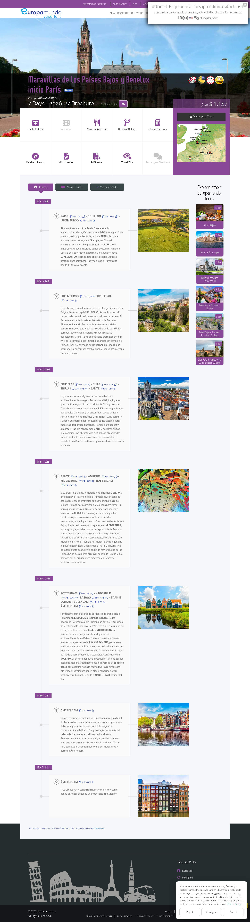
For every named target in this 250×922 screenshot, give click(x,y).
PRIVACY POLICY (145, 916)
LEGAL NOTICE (124, 916)
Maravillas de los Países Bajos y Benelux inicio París (88, 84)
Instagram (187, 877)
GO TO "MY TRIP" (120, 4)
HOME (168, 911)
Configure (211, 912)
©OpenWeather (98, 828)
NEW (112, 13)
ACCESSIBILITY (166, 916)
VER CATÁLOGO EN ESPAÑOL (95, 4)
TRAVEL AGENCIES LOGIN (99, 916)
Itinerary (43, 187)
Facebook (187, 870)
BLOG (135, 4)
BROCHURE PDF (125, 13)
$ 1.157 (214, 103)
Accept (233, 912)
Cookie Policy (234, 904)
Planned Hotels (74, 187)
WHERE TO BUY (144, 13)
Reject (189, 912)
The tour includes (109, 187)
